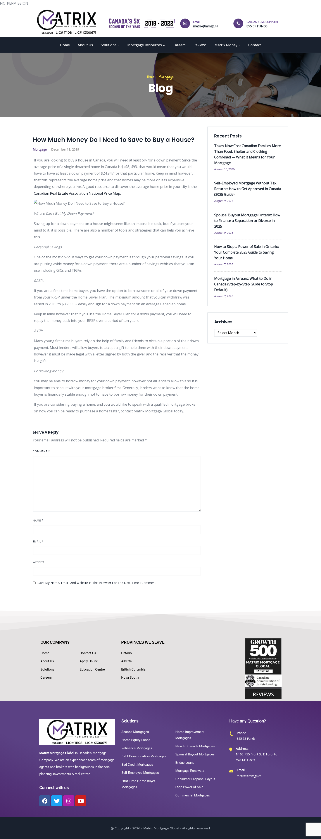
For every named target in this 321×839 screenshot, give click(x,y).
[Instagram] (68, 800)
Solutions (108, 45)
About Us (85, 45)
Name (38, 520)
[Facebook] (44, 800)
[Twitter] (56, 800)
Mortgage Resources (144, 45)
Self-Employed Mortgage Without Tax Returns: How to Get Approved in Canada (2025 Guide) (247, 189)
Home (65, 45)
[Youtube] (80, 800)
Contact (254, 45)
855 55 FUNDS (257, 26)
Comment (41, 451)
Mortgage (166, 77)
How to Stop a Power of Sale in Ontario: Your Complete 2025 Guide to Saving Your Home (246, 252)
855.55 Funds (246, 738)
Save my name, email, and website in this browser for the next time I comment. (97, 583)
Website (39, 562)
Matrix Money (225, 45)
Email (38, 541)
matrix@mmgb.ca (205, 26)
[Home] (66, 22)
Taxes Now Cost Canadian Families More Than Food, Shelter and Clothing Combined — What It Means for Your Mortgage (247, 154)
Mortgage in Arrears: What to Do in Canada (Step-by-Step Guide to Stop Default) (243, 284)
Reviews (200, 45)
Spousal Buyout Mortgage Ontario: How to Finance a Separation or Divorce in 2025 (247, 221)
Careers (179, 45)
